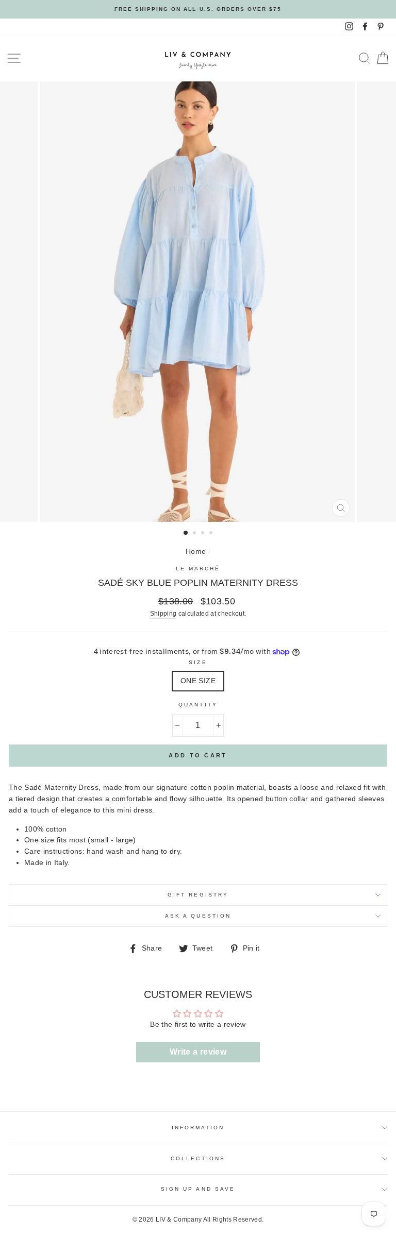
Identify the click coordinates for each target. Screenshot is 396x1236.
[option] (198, 9)
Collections (198, 1158)
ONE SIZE (198, 681)
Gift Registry (198, 895)
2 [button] (195, 533)
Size (198, 662)
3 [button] (203, 533)
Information (198, 1127)
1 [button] (186, 533)
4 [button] (211, 533)
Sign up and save (198, 1189)
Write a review (198, 1051)
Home (196, 551)
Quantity (197, 704)
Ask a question (198, 916)
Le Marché (198, 568)
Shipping (163, 614)
